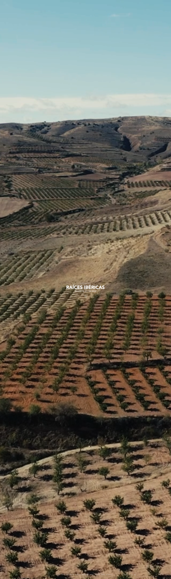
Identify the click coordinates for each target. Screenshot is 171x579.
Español (125, 574)
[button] (122, 574)
